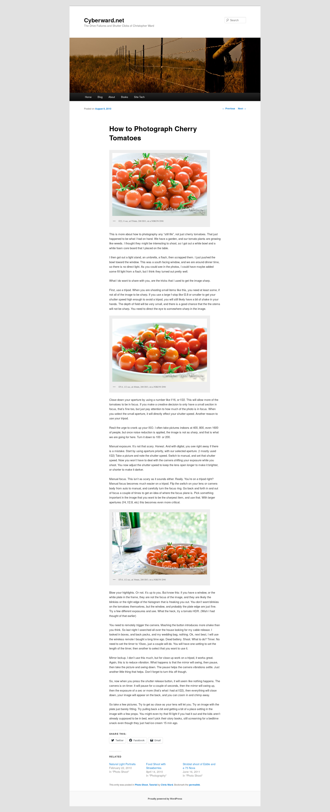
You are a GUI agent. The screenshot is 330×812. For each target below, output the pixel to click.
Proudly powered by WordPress (165, 798)
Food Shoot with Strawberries (156, 766)
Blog (100, 97)
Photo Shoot (141, 784)
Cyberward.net (104, 20)
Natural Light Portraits (122, 764)
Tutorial (153, 784)
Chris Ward (167, 784)
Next (242, 108)
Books (124, 97)
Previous (228, 108)
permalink (194, 784)
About (111, 97)
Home (88, 97)
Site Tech (139, 97)
